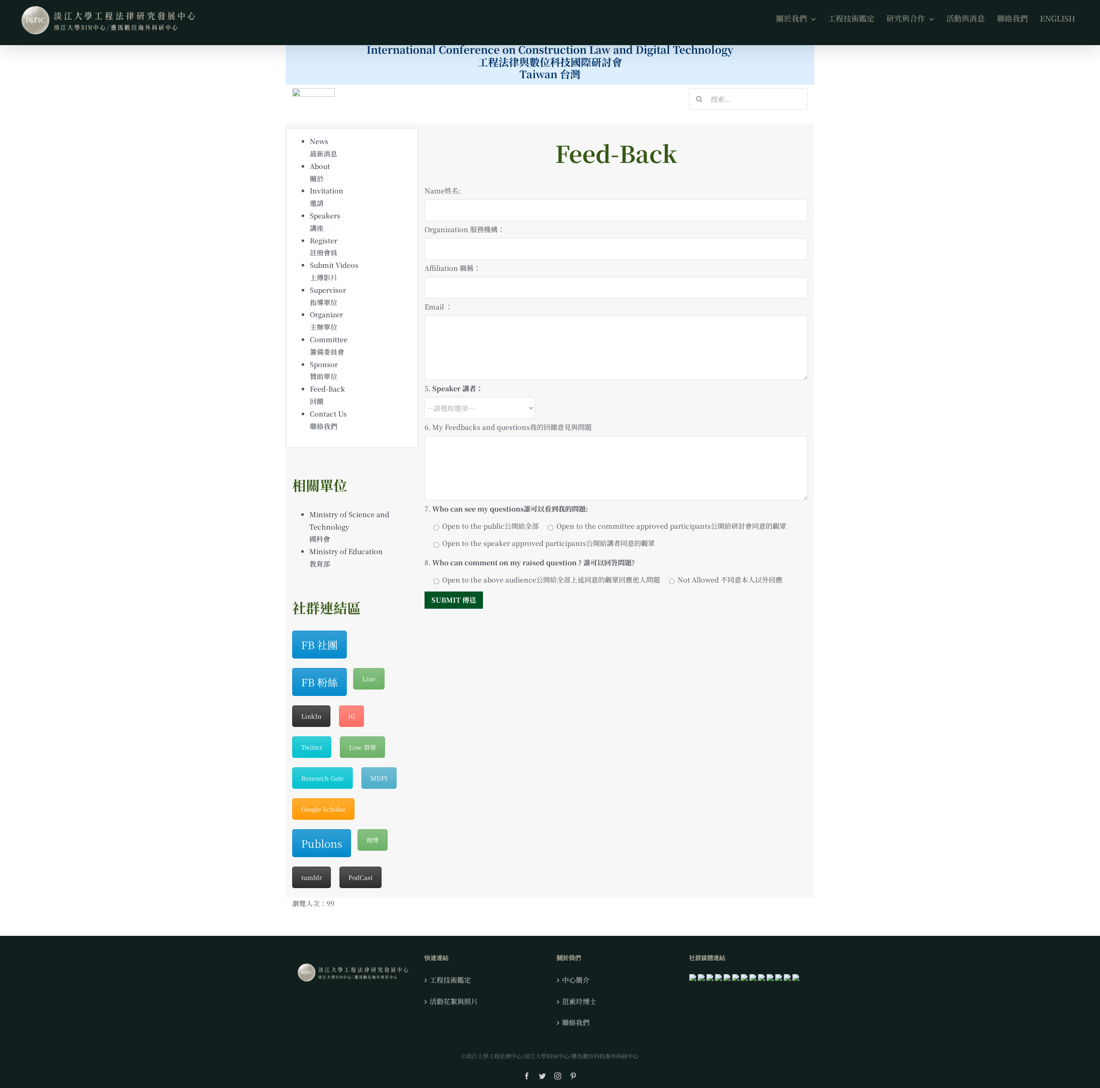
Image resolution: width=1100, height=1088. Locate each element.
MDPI (379, 778)
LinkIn (311, 716)
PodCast (360, 877)
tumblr (311, 877)
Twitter (311, 747)
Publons (321, 843)
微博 (373, 840)
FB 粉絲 (319, 682)
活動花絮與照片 (454, 1001)
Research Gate (322, 778)
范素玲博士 (579, 1001)
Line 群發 (362, 747)
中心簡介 (576, 980)
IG (351, 716)
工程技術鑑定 (450, 980)
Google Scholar (323, 809)
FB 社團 (319, 644)
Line (369, 678)
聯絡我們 (576, 1022)
